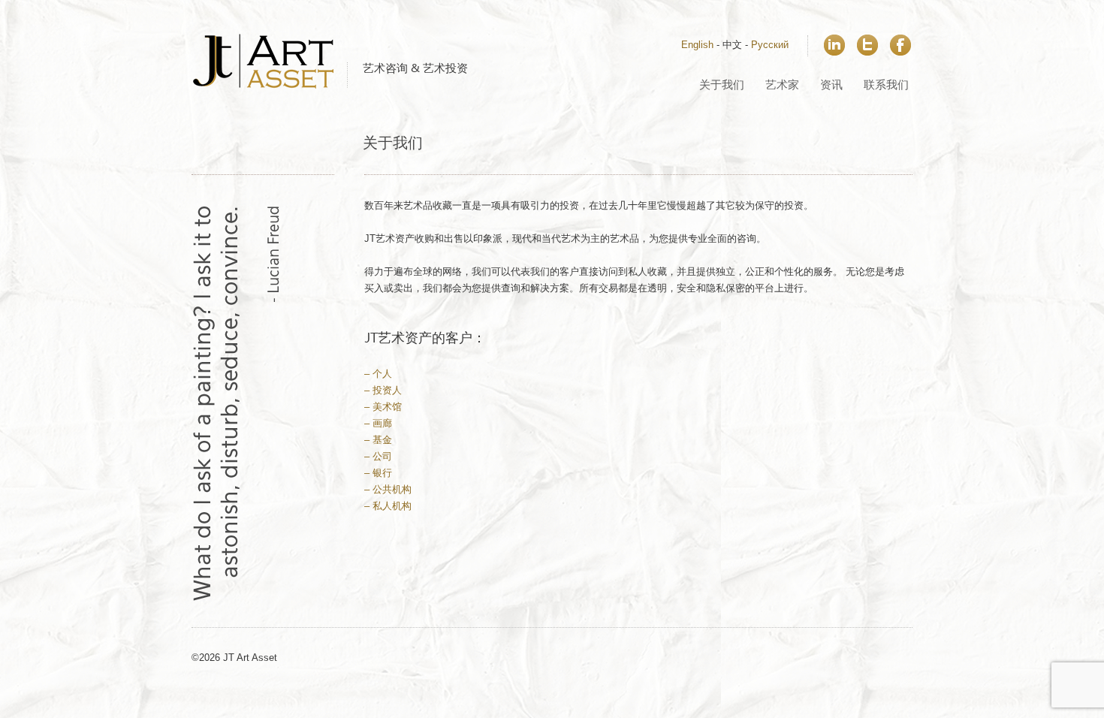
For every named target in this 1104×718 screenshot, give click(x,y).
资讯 (831, 85)
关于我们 (721, 85)
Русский (770, 44)
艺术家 (782, 85)
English (697, 44)
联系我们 (886, 85)
